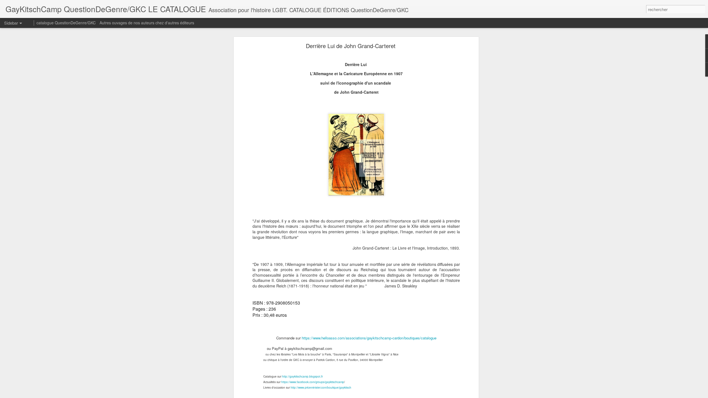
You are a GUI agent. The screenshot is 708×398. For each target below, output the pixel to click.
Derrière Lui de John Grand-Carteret (350, 46)
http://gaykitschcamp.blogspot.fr (302, 376)
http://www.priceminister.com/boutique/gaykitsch (321, 387)
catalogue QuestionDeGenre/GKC (66, 22)
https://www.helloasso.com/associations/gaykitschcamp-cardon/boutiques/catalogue (369, 338)
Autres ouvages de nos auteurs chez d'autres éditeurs (147, 22)
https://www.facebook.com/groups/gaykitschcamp (312, 382)
